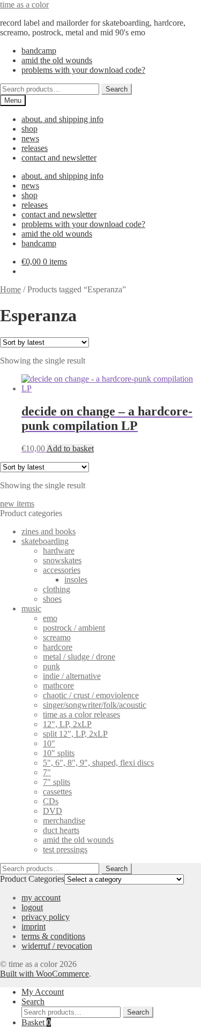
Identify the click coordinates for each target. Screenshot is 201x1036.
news (30, 138)
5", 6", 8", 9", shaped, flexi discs (98, 762)
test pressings (65, 849)
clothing (56, 589)
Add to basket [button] (70, 448)
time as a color (24, 4)
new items (17, 503)
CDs (50, 801)
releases (34, 148)
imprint (33, 926)
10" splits (59, 753)
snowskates (62, 560)
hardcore (57, 647)
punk (51, 666)
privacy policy (45, 916)
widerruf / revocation (56, 945)
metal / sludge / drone (79, 656)
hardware (59, 550)
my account (41, 897)
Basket (36, 1022)
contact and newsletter (58, 157)
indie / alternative (72, 675)
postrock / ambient (74, 627)
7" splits (56, 782)
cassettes (57, 791)
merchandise (64, 820)
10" (49, 743)
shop (29, 128)
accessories (61, 569)
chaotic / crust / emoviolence (91, 695)
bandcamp (38, 50)
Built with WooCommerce (44, 973)
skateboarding (45, 541)
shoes (52, 598)
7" (47, 772)
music (31, 608)
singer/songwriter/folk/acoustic (94, 704)
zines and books (48, 531)
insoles (75, 579)
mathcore (58, 685)
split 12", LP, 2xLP (75, 733)
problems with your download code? (83, 69)
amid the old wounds (56, 60)
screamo (57, 637)
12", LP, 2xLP (67, 724)
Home (10, 289)
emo (50, 618)
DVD (52, 810)
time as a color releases (81, 714)
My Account (42, 991)
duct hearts (61, 830)
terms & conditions (53, 936)
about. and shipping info (62, 119)
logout (32, 907)
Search (117, 89)
